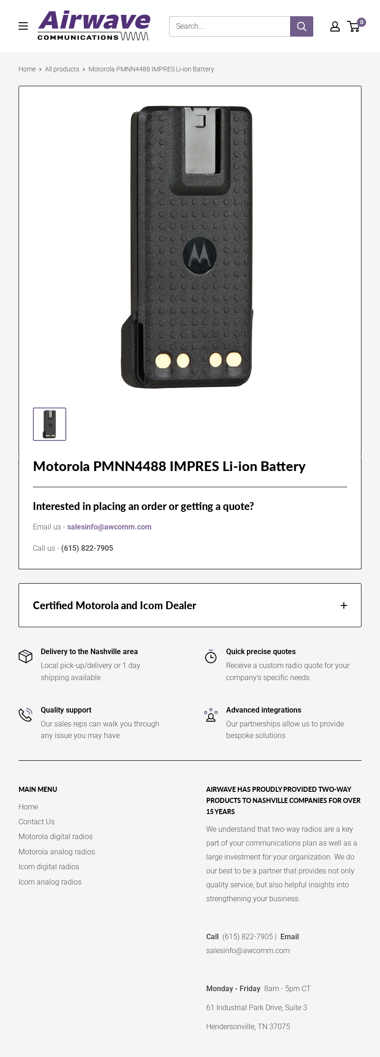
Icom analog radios (50, 882)
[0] (354, 26)
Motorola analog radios (57, 851)
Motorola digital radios (56, 836)
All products (62, 69)
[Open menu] (23, 26)
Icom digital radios (49, 866)
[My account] (335, 26)
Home (27, 69)
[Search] (301, 26)
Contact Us (37, 821)
